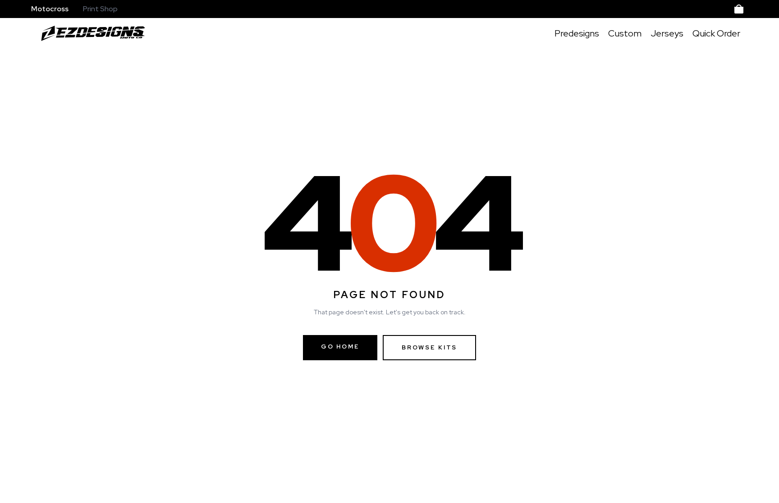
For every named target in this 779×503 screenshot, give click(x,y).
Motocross (50, 9)
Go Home (340, 346)
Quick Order (716, 33)
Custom (625, 33)
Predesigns (576, 33)
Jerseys (667, 33)
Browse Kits (429, 347)
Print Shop (100, 9)
